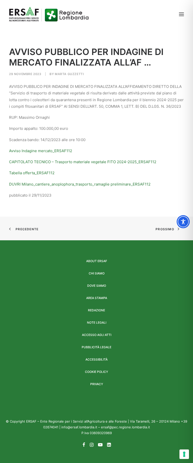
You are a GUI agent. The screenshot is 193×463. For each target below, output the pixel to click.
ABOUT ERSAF (96, 261)
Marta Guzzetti (69, 74)
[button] (181, 14)
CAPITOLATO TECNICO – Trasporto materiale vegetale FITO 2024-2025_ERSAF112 (82, 161)
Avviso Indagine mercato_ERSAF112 (40, 150)
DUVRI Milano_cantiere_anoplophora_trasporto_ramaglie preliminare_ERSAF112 (80, 184)
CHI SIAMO (97, 273)
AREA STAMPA (96, 298)
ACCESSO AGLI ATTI (96, 335)
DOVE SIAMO (96, 285)
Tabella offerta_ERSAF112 (32, 172)
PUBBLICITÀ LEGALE (96, 347)
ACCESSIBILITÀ (96, 359)
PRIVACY (96, 384)
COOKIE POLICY (96, 372)
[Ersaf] (48, 14)
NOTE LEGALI (96, 322)
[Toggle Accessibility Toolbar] (183, 222)
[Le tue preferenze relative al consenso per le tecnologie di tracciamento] (184, 454)
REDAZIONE (96, 310)
